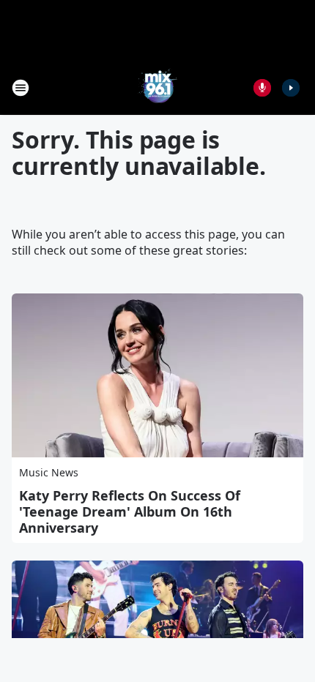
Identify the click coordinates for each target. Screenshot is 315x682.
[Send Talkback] (262, 88)
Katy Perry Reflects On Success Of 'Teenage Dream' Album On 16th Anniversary (129, 511)
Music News (48, 472)
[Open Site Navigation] (20, 88)
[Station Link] (157, 87)
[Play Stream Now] (291, 88)
